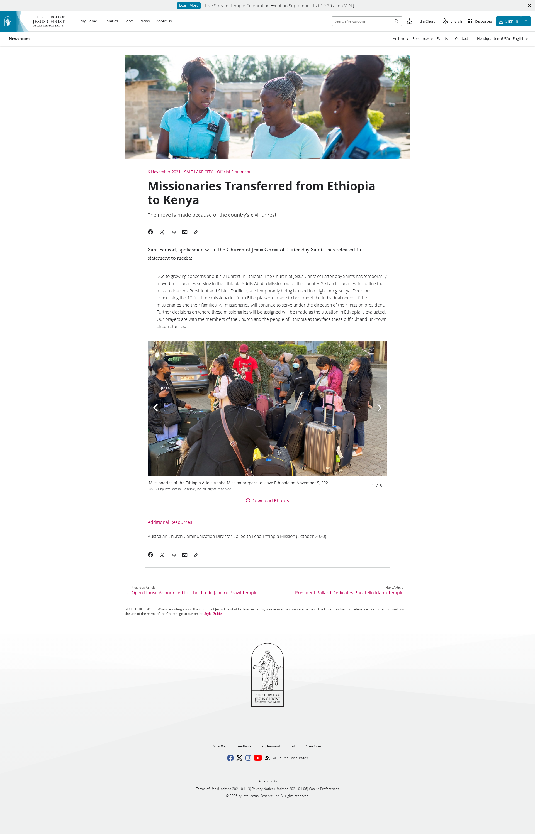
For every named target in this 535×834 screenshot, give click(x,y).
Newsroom (19, 39)
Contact (461, 38)
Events (442, 38)
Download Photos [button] (270, 500)
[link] (237, 536)
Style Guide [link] (213, 613)
